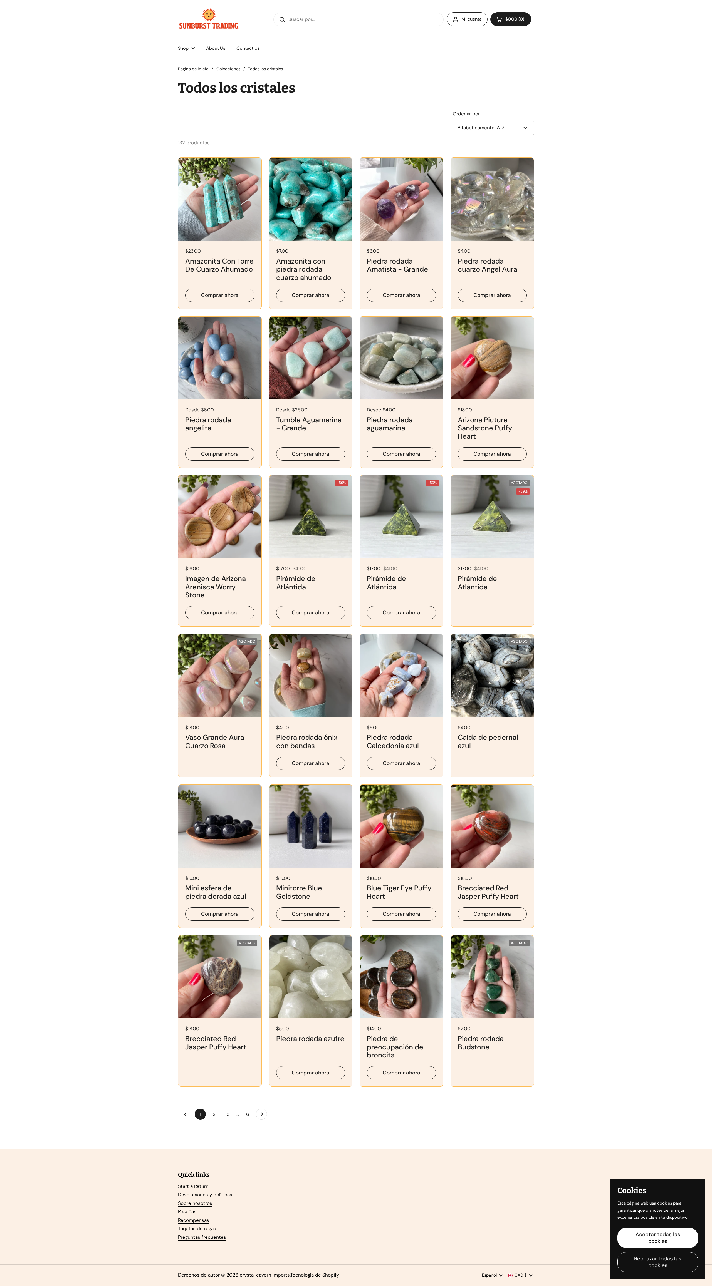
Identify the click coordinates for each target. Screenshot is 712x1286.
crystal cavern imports (265, 1275)
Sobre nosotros (195, 1203)
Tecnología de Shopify (314, 1275)
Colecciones (228, 69)
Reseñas (187, 1211)
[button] (510, 19)
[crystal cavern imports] (209, 19)
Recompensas (193, 1220)
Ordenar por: (467, 114)
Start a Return (193, 1186)
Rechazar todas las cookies (657, 1262)
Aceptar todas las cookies (658, 1238)
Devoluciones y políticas (205, 1194)
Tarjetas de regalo (197, 1228)
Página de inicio (193, 69)
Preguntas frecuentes (202, 1237)
